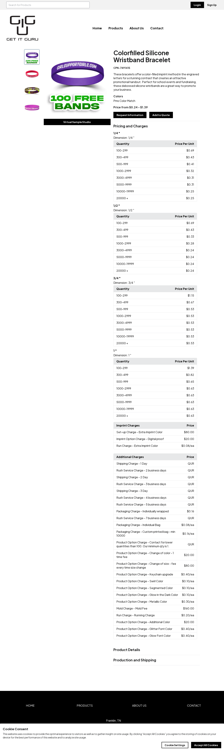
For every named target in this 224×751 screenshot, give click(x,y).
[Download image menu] (106, 54)
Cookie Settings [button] (175, 745)
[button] (156, 126)
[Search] (86, 5)
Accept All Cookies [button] (206, 745)
